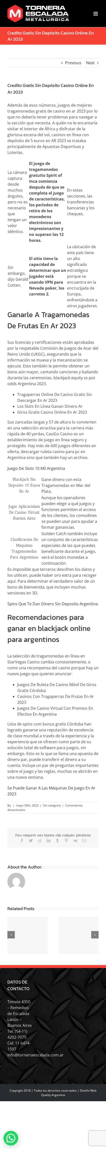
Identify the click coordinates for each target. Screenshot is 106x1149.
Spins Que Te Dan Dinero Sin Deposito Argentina (52, 604)
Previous (73, 63)
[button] (10, 1138)
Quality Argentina (53, 1095)
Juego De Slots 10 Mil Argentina (36, 468)
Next (90, 63)
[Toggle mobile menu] (96, 13)
